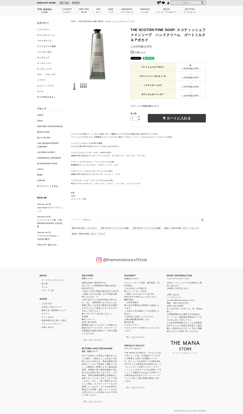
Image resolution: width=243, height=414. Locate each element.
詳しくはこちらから (93, 340)
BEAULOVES (43, 132)
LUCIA (40, 169)
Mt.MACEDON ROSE (47, 163)
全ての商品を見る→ (46, 97)
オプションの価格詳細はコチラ (144, 106)
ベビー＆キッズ (44, 41)
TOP (73, 21)
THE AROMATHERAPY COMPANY (48, 145)
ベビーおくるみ (44, 52)
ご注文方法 (46, 303)
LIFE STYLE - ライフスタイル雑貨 (115, 228)
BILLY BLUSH (43, 137)
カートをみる (47, 317)
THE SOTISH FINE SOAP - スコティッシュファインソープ (106, 21)
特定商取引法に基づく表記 (53, 320)
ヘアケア (41, 80)
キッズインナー (44, 63)
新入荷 (44, 283)
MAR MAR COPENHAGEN (50, 126)
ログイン (45, 314)
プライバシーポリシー (51, 324)
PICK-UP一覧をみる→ (47, 245)
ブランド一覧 (47, 290)
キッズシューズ (44, 69)
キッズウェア (43, 57)
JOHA (40, 121)
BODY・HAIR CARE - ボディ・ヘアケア (88, 234)
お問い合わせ (47, 327)
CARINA (41, 180)
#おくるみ (64, 3)
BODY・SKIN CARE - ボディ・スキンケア (181, 228)
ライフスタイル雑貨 (46, 46)
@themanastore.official (124, 259)
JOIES (40, 115)
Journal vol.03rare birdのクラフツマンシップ (49, 207)
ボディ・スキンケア (46, 74)
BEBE (40, 175)
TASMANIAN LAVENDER (49, 158)
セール (40, 91)
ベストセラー (43, 29)
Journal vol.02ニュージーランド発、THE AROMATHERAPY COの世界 (49, 221)
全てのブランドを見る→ (48, 186)
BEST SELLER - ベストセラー (84, 228)
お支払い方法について (51, 307)
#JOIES (75, 3)
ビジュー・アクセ (45, 86)
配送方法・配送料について (53, 310)
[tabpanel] (98, 54)
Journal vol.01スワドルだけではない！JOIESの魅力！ (48, 235)
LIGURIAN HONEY (46, 152)
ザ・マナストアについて (52, 280)
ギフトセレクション (46, 35)
